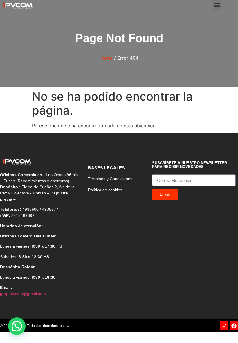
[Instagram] (224, 325)
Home (106, 58)
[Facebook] (234, 325)
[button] (217, 5)
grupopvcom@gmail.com (23, 293)
